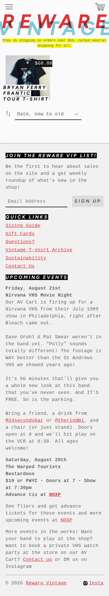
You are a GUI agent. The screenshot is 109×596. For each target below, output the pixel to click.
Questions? (20, 242)
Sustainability (26, 258)
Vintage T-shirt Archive (39, 250)
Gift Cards (20, 234)
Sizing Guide (23, 225)
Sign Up (87, 201)
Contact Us (20, 266)
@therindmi (69, 420)
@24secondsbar (24, 420)
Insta (96, 583)
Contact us (37, 559)
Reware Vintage (46, 583)
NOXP (66, 520)
